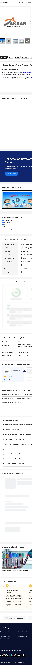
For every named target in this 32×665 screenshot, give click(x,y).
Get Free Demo (11, 173)
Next (30, 21)
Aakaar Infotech (16, 370)
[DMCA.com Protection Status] (23, 656)
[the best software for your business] (5, 3)
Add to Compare (10, 379)
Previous (3, 123)
